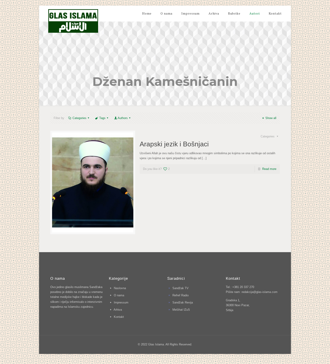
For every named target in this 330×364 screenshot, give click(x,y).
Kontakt (119, 316)
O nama (119, 295)
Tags (102, 118)
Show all (270, 118)
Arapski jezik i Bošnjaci (174, 144)
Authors (123, 118)
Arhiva (118, 309)
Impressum (121, 302)
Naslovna (120, 288)
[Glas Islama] (73, 19)
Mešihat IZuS (181, 309)
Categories (79, 118)
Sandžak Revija (182, 302)
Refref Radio (180, 295)
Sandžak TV (180, 288)
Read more (269, 169)
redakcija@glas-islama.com (259, 292)
